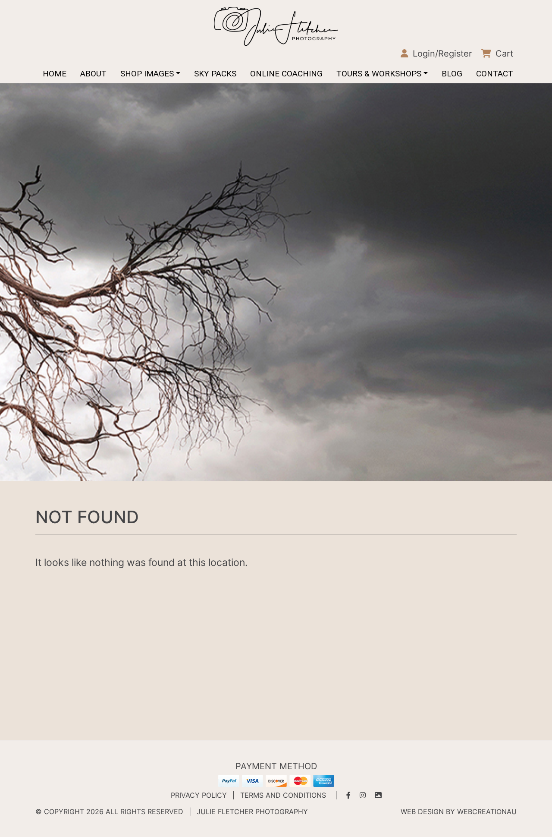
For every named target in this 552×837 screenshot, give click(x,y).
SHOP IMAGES (147, 74)
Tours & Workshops (378, 74)
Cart (503, 53)
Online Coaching (286, 74)
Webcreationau (487, 811)
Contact (494, 74)
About (93, 74)
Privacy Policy (199, 795)
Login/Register (441, 53)
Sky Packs (215, 74)
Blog (452, 74)
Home (54, 74)
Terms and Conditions (283, 795)
